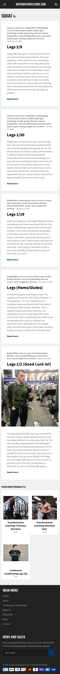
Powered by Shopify (39, 665)
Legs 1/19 (15, 214)
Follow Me (7, 614)
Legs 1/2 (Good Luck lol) (29, 364)
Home (6, 595)
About (6, 600)
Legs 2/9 (14, 46)
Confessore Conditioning (15, 605)
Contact (7, 623)
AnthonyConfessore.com (30, 4)
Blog (5, 619)
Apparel (6, 609)
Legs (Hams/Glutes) (25, 287)
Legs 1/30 (15, 134)
